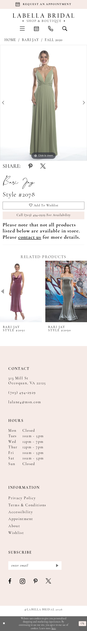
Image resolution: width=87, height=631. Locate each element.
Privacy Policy (22, 498)
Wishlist (16, 533)
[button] (22, 28)
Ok (82, 623)
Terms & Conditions (27, 505)
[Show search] (65, 28)
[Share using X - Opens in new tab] (43, 167)
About (14, 526)
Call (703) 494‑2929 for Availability (44, 215)
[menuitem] (22, 28)
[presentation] (21, 291)
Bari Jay (30, 40)
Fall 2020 (54, 40)
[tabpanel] (43, 102)
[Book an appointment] (36, 28)
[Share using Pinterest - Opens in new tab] (30, 167)
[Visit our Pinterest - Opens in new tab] (36, 582)
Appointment (20, 519)
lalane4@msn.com (24, 402)
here (54, 628)
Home (10, 40)
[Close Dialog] (4, 624)
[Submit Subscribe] (57, 565)
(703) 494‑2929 (22, 393)
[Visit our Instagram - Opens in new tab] (23, 581)
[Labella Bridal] (43, 18)
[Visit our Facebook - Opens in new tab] (10, 582)
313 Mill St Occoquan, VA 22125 (27, 381)
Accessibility (20, 512)
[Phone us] (51, 28)
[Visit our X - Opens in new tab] (48, 581)
